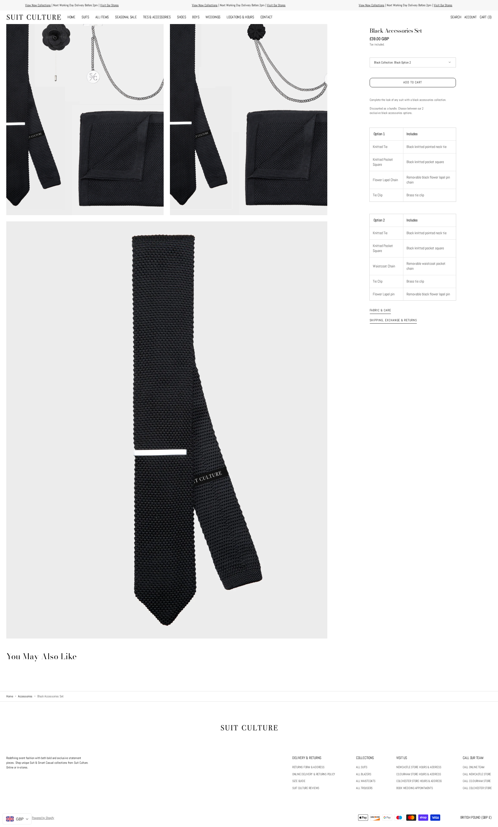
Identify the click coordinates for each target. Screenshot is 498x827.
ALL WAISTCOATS (365, 781)
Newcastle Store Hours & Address (418, 767)
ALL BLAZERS (363, 774)
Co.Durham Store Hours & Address (418, 774)
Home (9, 696)
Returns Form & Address (308, 767)
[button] (455, 17)
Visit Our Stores (286, 5)
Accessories (25, 696)
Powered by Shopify (43, 818)
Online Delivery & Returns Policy (313, 774)
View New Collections (214, 5)
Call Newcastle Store (477, 774)
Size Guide (298, 781)
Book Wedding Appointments (414, 788)
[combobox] (17, 818)
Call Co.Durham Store (477, 781)
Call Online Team (473, 767)
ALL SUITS (361, 767)
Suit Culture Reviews (305, 788)
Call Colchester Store (477, 788)
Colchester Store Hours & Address (419, 781)
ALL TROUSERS (364, 788)
